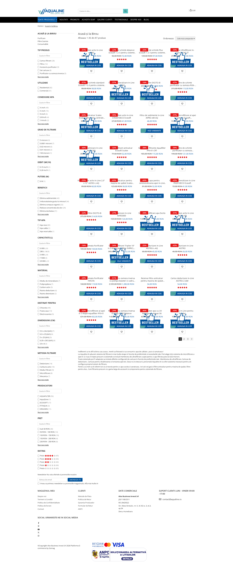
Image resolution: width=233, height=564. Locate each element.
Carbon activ (45, 287)
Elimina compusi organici (50, 204)
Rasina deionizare (47, 293)
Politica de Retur (84, 499)
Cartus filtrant (45, 60)
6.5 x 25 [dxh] (45, 334)
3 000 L (43, 254)
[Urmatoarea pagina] (191, 339)
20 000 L (43, 261)
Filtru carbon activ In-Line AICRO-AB (182, 214)
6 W (41, 181)
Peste (42, 455)
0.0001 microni (46, 143)
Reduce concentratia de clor (51, 208)
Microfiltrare (45, 373)
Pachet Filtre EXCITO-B (91, 213)
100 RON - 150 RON (47, 435)
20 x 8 (42, 343)
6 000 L (43, 248)
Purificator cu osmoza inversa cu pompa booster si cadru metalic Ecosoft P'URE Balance (121, 279)
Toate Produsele (46, 19)
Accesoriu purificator (48, 67)
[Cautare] (125, 11)
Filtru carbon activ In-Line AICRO (91, 51)
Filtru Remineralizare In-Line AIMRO (121, 83)
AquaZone (44, 399)
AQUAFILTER (45, 396)
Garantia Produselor (86, 502)
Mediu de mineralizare (49, 281)
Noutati (64, 19)
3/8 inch (43, 117)
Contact (41, 509)
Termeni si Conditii (45, 499)
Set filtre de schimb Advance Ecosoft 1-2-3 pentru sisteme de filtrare (122, 51)
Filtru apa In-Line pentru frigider (182, 312)
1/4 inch (43, 120)
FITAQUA (43, 406)
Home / (41, 26)
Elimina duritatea (47, 211)
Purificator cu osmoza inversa (52, 73)
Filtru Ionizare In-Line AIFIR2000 (121, 214)
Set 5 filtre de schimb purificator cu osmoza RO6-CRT (182, 83)
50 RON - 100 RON (47, 432)
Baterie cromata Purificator (91, 245)
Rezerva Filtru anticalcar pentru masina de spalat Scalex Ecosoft (152, 279)
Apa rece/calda (46, 231)
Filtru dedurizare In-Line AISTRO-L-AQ (152, 246)
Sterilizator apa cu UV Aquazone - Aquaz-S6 (152, 312)
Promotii (74, 19)
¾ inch (42, 114)
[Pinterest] (38, 526)
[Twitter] (38, 532)
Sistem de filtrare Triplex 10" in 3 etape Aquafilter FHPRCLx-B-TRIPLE (121, 246)
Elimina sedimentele (48, 198)
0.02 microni (45, 146)
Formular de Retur (85, 506)
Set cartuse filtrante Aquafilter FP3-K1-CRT (152, 149)
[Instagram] (38, 536)
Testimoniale (121, 19)
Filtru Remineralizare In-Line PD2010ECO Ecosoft (182, 181)
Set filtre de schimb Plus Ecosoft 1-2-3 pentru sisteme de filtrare (152, 51)
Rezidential (44, 87)
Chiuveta (43, 308)
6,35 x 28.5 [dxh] (46, 340)
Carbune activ (45, 367)
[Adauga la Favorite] (91, 71)
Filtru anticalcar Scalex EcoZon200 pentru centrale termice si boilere (91, 116)
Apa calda (44, 228)
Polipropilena (45, 284)
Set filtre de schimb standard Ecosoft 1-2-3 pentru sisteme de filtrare (91, 83)
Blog (146, 19)
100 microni (44, 153)
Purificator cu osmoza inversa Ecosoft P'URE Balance (121, 312)
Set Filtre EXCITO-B (151, 82)
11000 (42, 258)
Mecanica (44, 376)
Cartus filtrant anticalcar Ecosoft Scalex (122, 149)
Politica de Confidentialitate (110, 483)
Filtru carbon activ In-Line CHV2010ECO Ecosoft (121, 116)
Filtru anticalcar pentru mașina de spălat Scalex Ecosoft (121, 181)
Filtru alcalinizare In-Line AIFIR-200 (91, 149)
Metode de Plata (84, 496)
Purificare (41, 38)
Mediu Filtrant (45, 370)
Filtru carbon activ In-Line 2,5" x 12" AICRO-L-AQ (91, 181)
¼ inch (42, 107)
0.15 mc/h (44, 167)
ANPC (80, 509)
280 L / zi (43, 251)
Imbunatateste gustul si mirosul (53, 201)
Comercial (44, 90)
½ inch (42, 111)
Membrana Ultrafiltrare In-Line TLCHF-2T (182, 51)
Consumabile (43, 44)
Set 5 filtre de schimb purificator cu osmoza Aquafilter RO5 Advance (182, 149)
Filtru (42, 64)
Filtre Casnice (43, 41)
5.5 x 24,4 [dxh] (46, 331)
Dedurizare (44, 363)
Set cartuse (44, 70)
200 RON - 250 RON (47, 441)
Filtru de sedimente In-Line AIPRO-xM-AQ (152, 116)
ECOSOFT (44, 402)
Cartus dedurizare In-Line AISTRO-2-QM (182, 279)
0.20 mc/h (44, 170)
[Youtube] (38, 529)
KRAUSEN (44, 409)
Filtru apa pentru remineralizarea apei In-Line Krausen (152, 181)
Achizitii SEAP (88, 19)
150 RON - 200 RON (47, 438)
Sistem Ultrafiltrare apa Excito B (151, 214)
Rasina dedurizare (47, 290)
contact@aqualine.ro (171, 499)
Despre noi (135, 19)
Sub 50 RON (45, 429)
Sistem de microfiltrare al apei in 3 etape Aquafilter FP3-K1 (91, 312)
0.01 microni (45, 150)
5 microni (43, 140)
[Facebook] (38, 523)
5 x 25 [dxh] (44, 337)
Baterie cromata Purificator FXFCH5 (91, 279)
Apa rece (43, 225)
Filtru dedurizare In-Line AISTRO (182, 246)
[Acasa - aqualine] (51, 11)
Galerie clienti (104, 19)
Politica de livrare (44, 506)
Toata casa (44, 311)
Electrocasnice (45, 314)
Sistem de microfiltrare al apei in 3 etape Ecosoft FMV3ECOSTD (182, 116)
